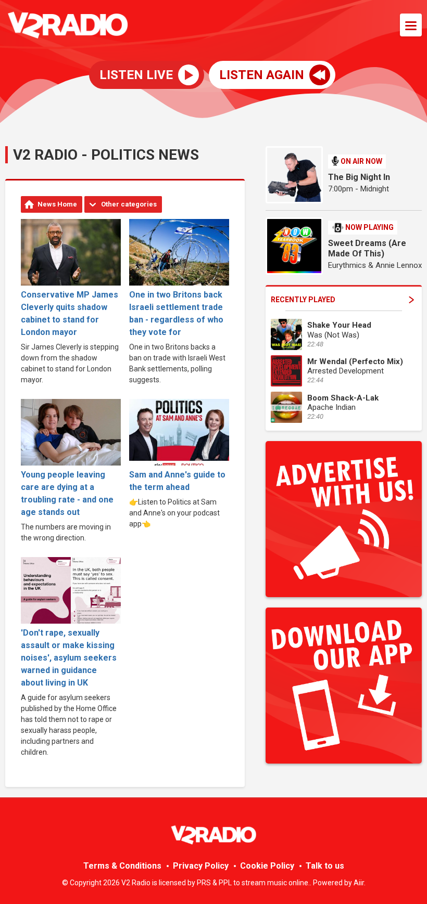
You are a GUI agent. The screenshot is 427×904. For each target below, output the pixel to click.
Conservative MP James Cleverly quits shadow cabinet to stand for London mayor (69, 313)
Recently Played (303, 299)
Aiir (359, 883)
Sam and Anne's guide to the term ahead (177, 481)
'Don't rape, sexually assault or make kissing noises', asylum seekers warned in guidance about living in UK (69, 658)
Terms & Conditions (122, 866)
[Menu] (411, 25)
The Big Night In (359, 177)
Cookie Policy (267, 866)
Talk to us (325, 866)
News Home (57, 204)
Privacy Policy (201, 866)
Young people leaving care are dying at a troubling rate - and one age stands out (67, 493)
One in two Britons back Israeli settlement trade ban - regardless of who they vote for (176, 313)
